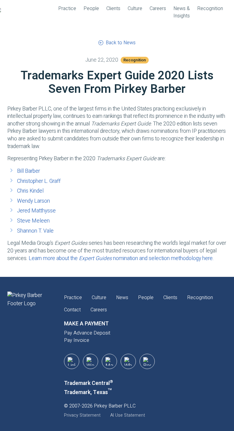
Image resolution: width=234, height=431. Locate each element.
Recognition (210, 8)
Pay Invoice (76, 340)
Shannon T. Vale (35, 231)
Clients (113, 8)
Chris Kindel (30, 191)
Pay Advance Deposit (87, 333)
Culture (135, 8)
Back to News (121, 42)
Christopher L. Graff (39, 181)
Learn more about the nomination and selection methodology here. (121, 258)
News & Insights (181, 12)
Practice (67, 8)
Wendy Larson (33, 201)
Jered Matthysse (36, 211)
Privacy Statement (82, 415)
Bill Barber (28, 171)
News (122, 297)
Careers (158, 8)
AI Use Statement (127, 415)
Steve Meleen (33, 221)
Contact (72, 309)
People (91, 8)
